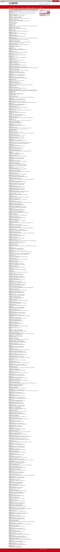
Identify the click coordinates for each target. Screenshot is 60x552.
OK (55, 1)
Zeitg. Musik (22, 7)
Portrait (10, 7)
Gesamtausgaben (27, 7)
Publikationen (33, 7)
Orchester (18, 7)
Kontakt (41, 7)
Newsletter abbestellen (42, 15)
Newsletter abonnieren (42, 14)
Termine (37, 7)
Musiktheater (14, 7)
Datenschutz (44, 549)
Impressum (40, 549)
